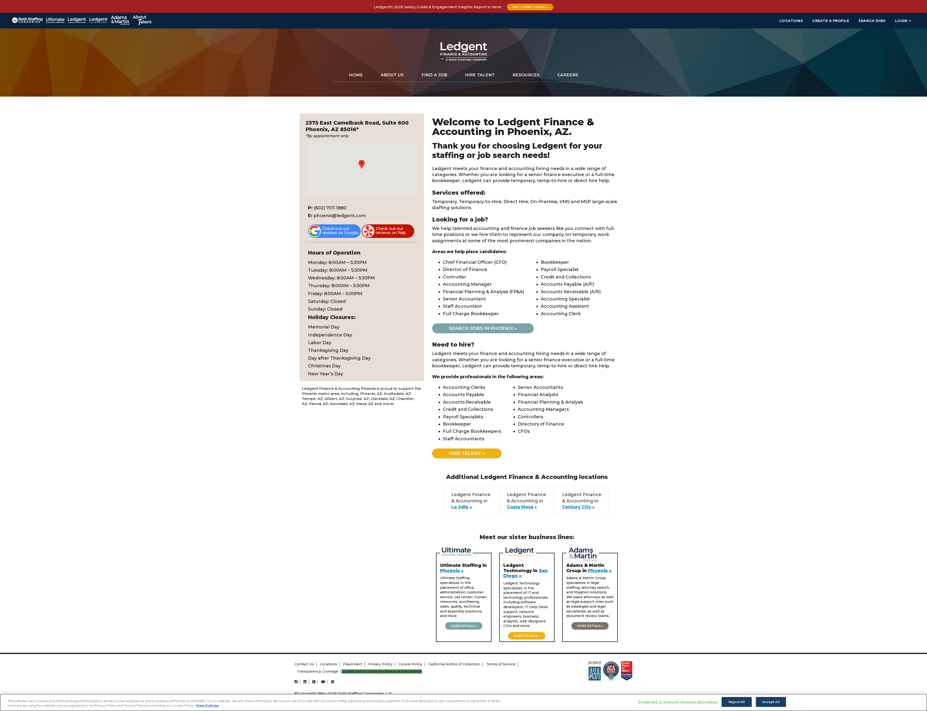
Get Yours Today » (530, 7)
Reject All (737, 702)
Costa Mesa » (522, 507)
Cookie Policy (410, 664)
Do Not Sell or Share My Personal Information (382, 671)
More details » (464, 626)
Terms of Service (500, 664)
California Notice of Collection (454, 664)
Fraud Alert (352, 664)
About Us (392, 74)
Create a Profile (830, 21)
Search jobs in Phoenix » (483, 328)
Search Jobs (872, 21)
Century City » (578, 507)
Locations (791, 21)
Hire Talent (480, 74)
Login (901, 21)
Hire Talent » (467, 453)
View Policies (207, 706)
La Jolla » (461, 507)
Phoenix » (452, 570)
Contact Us (304, 664)
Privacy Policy (380, 664)
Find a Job (434, 74)
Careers (567, 74)
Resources (526, 74)
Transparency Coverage (317, 671)
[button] (361, 164)
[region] (463, 702)
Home (356, 74)
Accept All (771, 702)
